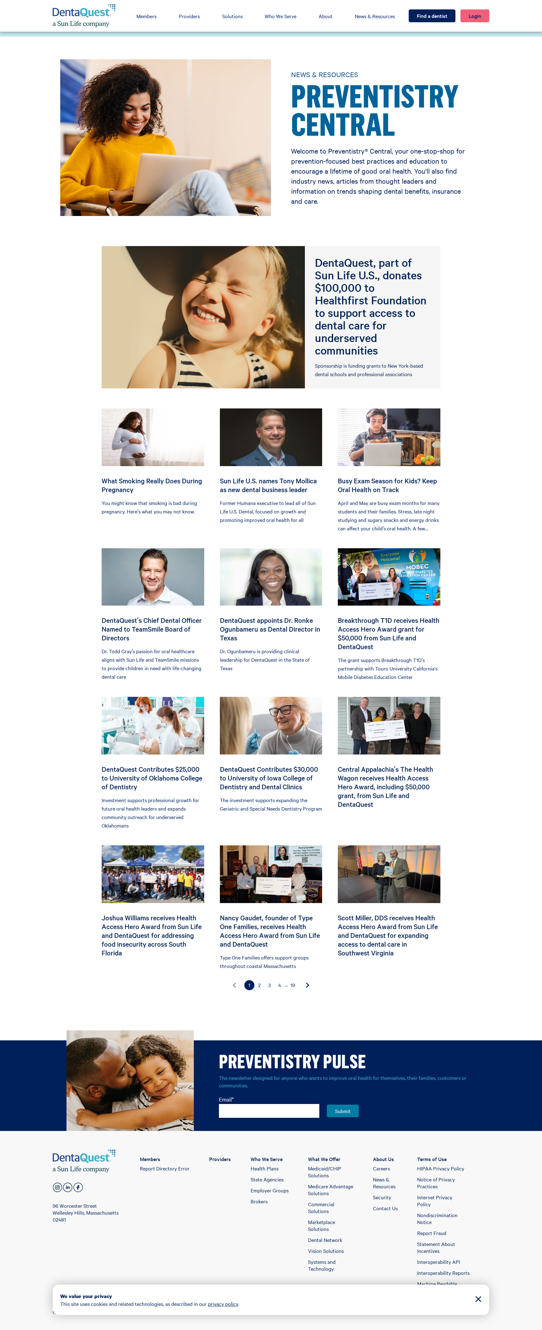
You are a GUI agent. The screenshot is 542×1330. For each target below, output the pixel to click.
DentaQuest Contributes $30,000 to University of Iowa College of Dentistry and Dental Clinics (269, 778)
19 (292, 984)
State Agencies (267, 1179)
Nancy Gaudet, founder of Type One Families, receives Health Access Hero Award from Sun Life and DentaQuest (270, 930)
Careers (381, 1168)
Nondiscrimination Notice (437, 1218)
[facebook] (78, 1187)
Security (382, 1197)
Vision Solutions (326, 1250)
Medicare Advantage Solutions (330, 1189)
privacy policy (223, 1303)
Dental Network (325, 1239)
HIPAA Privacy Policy (440, 1168)
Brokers (259, 1201)
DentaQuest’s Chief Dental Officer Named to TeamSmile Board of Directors (152, 629)
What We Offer (324, 1158)
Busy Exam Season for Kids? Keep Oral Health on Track (387, 485)
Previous (234, 985)
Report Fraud (431, 1232)
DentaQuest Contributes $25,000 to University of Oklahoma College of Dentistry (152, 778)
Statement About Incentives (436, 1247)
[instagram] (57, 1187)
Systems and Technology (322, 1265)
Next (308, 985)
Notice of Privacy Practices (436, 1183)
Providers (189, 16)
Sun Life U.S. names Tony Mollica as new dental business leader (268, 485)
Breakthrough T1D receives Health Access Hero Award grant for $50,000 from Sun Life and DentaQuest (388, 633)
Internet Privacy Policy (434, 1200)
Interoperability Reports (443, 1272)
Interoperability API (438, 1261)
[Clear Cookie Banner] (478, 1300)
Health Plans (265, 1168)
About (325, 16)
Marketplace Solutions (321, 1225)
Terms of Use (432, 1158)
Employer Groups (270, 1190)
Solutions (232, 16)
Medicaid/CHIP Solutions (324, 1172)
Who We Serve (280, 16)
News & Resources (375, 16)
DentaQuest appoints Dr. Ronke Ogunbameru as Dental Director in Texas (270, 629)
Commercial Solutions (321, 1207)
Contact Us (385, 1208)
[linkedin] (67, 1187)
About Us (383, 1158)
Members (146, 16)
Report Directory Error (164, 1168)
